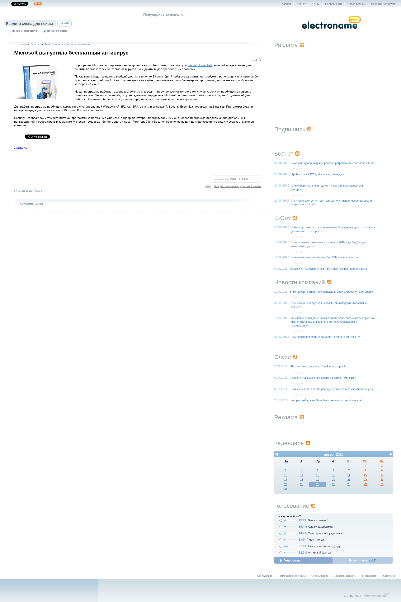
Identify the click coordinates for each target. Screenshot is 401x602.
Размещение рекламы (292, 575)
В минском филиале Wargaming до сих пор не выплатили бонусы (331, 389)
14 (348, 475)
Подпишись (289, 129)
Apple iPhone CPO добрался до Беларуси (317, 174)
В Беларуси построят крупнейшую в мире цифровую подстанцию (331, 291)
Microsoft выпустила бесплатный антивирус (67, 44)
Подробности (333, 4)
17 (285, 479)
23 (382, 479)
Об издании (264, 575)
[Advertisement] (138, 161)
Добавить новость (345, 575)
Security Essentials (200, 65)
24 (285, 484)
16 (382, 475)
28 (348, 484)
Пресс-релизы (356, 4)
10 (285, 475)
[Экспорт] (38, 5)
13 (333, 475)
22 (365, 479)
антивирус (235, 186)
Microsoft (225, 186)
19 (317, 479)
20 (333, 479)
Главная (285, 4)
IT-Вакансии (369, 575)
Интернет (35, 44)
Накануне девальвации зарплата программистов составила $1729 (333, 163)
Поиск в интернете (24, 30)
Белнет (301, 4)
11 (301, 475)
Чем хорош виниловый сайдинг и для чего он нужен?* (325, 336)
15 (365, 475)
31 (285, 489)
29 (365, 484)
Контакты (389, 575)
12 (317, 475)
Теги (216, 186)
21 (348, 479)
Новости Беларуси (383, 4)
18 (301, 479)
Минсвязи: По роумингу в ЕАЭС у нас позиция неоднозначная (329, 268)
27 (333, 484)
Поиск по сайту (57, 30)
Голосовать (292, 560)
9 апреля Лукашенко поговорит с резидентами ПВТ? (323, 377)
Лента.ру (20, 148)
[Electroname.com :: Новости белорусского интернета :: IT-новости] (331, 31)
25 (301, 484)
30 (382, 484)
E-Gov (315, 4)
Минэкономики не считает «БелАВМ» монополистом (324, 257)
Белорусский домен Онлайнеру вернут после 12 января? (326, 400)
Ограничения (319, 575)
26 (317, 484)
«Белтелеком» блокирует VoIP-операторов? (317, 366)
